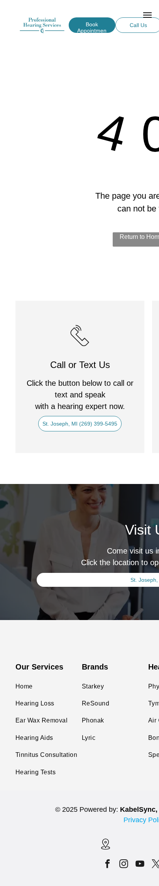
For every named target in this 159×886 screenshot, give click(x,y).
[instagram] (124, 864)
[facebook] (108, 864)
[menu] (147, 15)
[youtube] (140, 864)
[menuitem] (54, 686)
